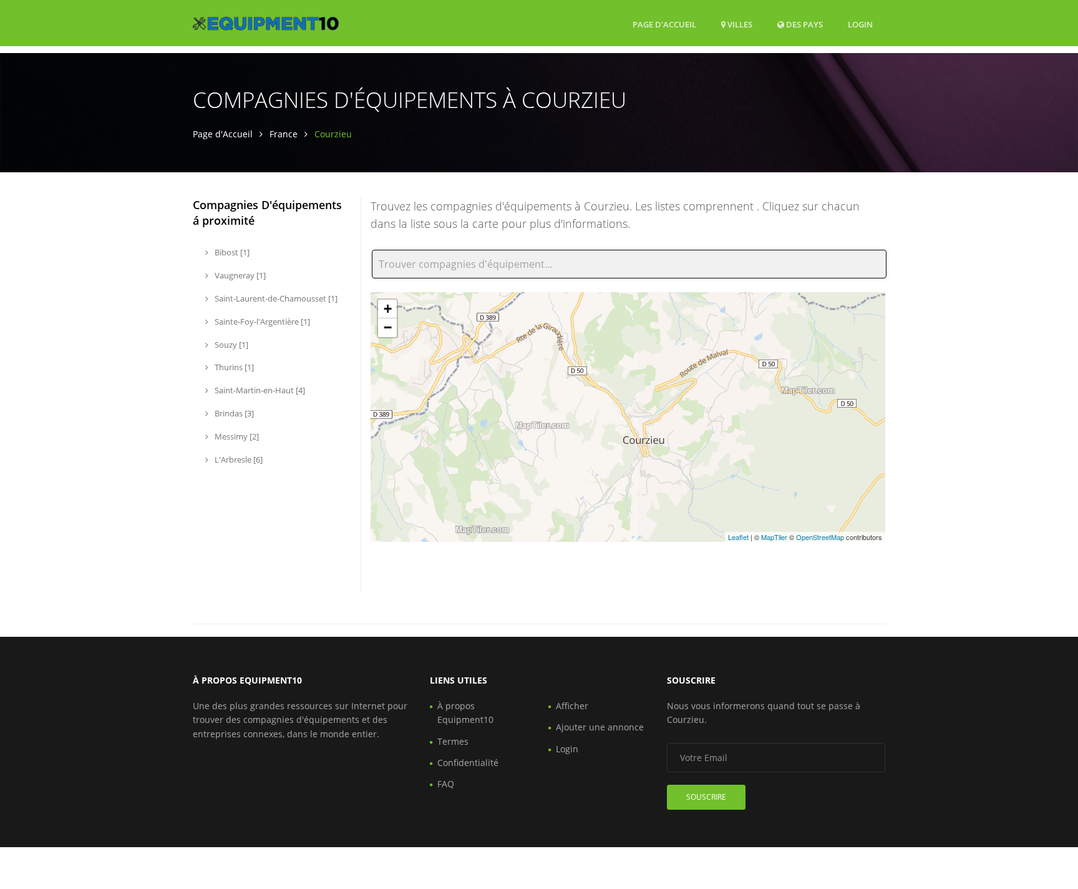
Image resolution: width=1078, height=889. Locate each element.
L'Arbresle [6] (238, 459)
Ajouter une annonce (600, 727)
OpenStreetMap (820, 537)
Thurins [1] (233, 367)
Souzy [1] (230, 344)
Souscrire (706, 797)
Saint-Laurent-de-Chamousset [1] (275, 298)
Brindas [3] (233, 413)
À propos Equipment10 (465, 712)
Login (860, 24)
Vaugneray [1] (239, 275)
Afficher (572, 706)
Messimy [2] (236, 436)
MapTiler (774, 537)
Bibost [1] (231, 252)
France (284, 134)
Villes (739, 24)
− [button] (388, 327)
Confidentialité (467, 763)
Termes (453, 741)
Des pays (803, 24)
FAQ (445, 784)
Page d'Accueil (664, 24)
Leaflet (738, 537)
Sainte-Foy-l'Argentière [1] (261, 321)
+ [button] (388, 309)
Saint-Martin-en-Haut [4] (259, 390)
